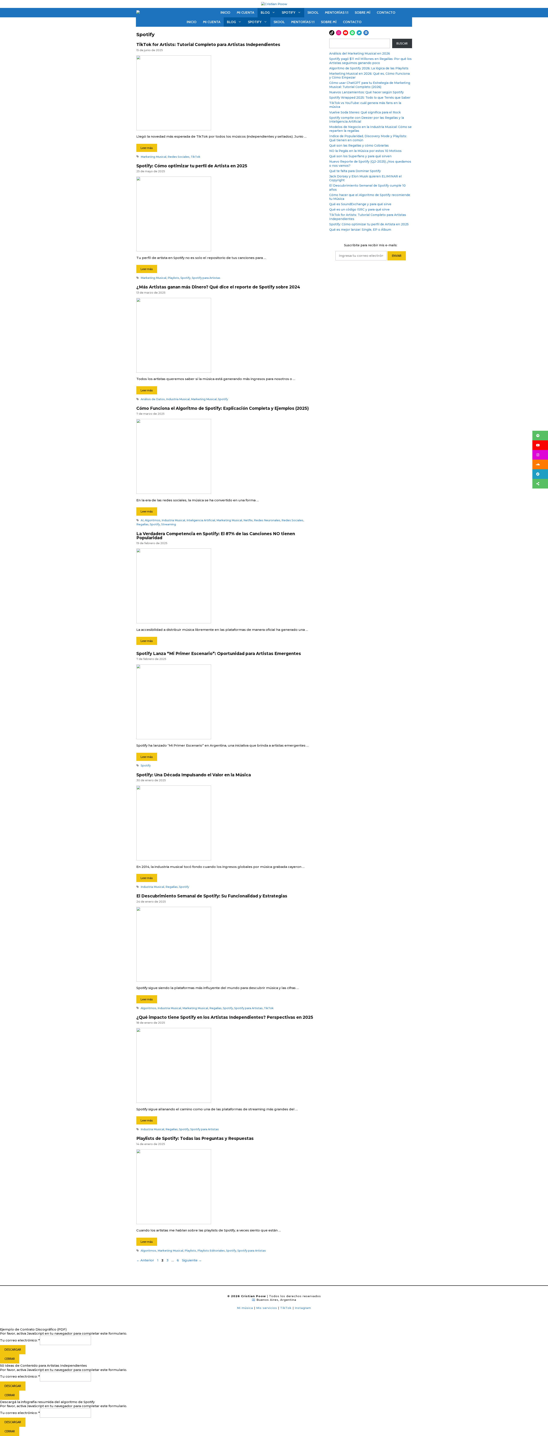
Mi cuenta (245, 12)
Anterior (145, 1260)
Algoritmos (152, 520)
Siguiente (192, 1260)
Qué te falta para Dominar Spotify (355, 171)
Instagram (303, 1308)
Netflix (248, 520)
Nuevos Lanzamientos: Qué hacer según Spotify (366, 92)
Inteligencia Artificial (200, 520)
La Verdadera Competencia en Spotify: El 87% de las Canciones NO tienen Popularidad (215, 535)
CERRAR (9, 1359)
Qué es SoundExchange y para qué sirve (360, 204)
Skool (313, 12)
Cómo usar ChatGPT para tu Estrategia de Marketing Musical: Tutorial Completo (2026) (369, 85)
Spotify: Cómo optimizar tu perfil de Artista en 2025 (191, 165)
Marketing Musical (153, 156)
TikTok (195, 156)
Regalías (142, 524)
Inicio (225, 12)
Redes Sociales (178, 156)
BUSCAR (402, 43)
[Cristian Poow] (274, 4)
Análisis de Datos (153, 399)
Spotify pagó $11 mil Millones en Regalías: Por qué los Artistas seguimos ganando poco (370, 61)
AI (142, 520)
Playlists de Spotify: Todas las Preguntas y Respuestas (195, 1138)
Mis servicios (266, 1308)
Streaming (168, 524)
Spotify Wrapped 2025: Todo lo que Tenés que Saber (369, 97)
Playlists (173, 277)
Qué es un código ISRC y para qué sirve (359, 209)
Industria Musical (178, 399)
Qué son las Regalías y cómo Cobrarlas (359, 145)
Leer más (147, 148)
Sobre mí (362, 12)
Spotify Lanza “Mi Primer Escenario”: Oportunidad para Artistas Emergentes (218, 653)
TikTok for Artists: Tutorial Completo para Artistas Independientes (208, 44)
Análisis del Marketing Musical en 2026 (359, 53)
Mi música (245, 1308)
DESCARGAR (12, 1349)
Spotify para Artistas (206, 277)
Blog (265, 12)
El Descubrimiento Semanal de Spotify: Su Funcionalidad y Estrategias (211, 896)
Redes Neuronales (267, 520)
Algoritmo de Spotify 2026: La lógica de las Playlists (368, 68)
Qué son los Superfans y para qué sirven (360, 156)
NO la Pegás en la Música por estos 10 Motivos (365, 151)
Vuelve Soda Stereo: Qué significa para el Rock (365, 112)
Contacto (386, 12)
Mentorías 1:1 (336, 12)
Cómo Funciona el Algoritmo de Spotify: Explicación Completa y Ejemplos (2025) (222, 408)
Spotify (288, 12)
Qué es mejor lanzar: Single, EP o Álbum (360, 230)
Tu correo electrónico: (20, 1340)
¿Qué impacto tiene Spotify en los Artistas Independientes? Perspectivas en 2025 (224, 1017)
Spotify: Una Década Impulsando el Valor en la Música (193, 774)
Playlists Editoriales (211, 1250)
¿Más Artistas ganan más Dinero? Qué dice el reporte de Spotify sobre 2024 (218, 287)
